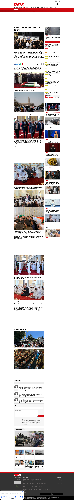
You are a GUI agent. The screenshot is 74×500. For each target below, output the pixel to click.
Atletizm (37, 483)
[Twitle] (17, 64)
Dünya (24, 7)
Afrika (32, 9)
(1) (23, 402)
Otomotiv (34, 482)
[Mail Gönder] (22, 64)
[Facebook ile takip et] (58, 1)
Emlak (31, 482)
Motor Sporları (41, 483)
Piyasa (28, 482)
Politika (28, 479)
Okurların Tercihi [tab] (49, 97)
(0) (26, 396)
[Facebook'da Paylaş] (15, 64)
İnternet (31, 486)
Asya (29, 9)
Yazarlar (20, 7)
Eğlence (40, 485)
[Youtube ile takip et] (55, 1)
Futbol (27, 483)
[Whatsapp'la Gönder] (20, 64)
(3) (26, 390)
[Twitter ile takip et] (59, 1)
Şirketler (45, 482)
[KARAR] (19, 4)
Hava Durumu (59, 479)
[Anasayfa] (14, 7)
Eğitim (41, 479)
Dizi (32, 487)
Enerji (37, 482)
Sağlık (33, 485)
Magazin (30, 485)
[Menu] (55, 7)
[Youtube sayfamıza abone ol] (17, 477)
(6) (23, 390)
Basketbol (30, 483)
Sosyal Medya (35, 486)
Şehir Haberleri (59, 483)
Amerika (24, 9)
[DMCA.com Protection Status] (17, 486)
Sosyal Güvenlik (41, 482)
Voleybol (33, 483)
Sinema (35, 487)
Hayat (33, 7)
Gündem (30, 487)
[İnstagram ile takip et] (56, 1)
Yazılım (39, 486)
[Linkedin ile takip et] (19, 477)
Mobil (28, 486)
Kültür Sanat (52, 7)
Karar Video (37, 7)
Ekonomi (27, 7)
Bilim (41, 486)
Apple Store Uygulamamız (58, 494)
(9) (26, 402)
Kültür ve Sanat (41, 489)
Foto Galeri (25, 489)
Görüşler (41, 7)
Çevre (38, 479)
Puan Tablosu (59, 482)
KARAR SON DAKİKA (18, 483)
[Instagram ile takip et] (20, 477)
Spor (31, 7)
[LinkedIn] (19, 64)
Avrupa (27, 9)
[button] (35, 64)
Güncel (17, 7)
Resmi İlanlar (46, 7)
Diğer (45, 483)
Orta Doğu (20, 9)
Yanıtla (21, 390)
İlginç (40, 487)
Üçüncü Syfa (32, 479)
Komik (38, 487)
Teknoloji (24, 486)
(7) (23, 396)
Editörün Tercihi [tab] (56, 97)
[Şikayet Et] (42, 390)
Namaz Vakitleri (59, 480)
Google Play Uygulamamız (46, 494)
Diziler (27, 485)
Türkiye (35, 479)
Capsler (32, 489)
